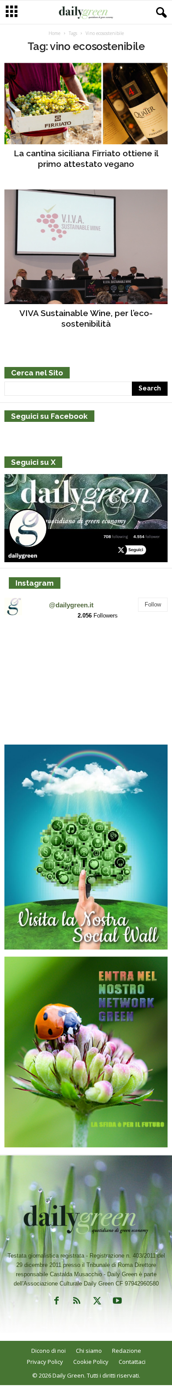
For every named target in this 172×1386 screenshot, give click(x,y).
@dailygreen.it (71, 605)
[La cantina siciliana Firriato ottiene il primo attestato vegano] (86, 103)
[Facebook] (56, 1302)
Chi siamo (89, 1351)
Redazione (126, 1351)
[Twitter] (97, 1302)
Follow (153, 604)
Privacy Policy (45, 1362)
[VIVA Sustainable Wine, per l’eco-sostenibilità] (86, 246)
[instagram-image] (31, 654)
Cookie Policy (90, 1362)
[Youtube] (116, 1302)
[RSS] (77, 1302)
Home (54, 33)
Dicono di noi (48, 1351)
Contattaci (132, 1362)
